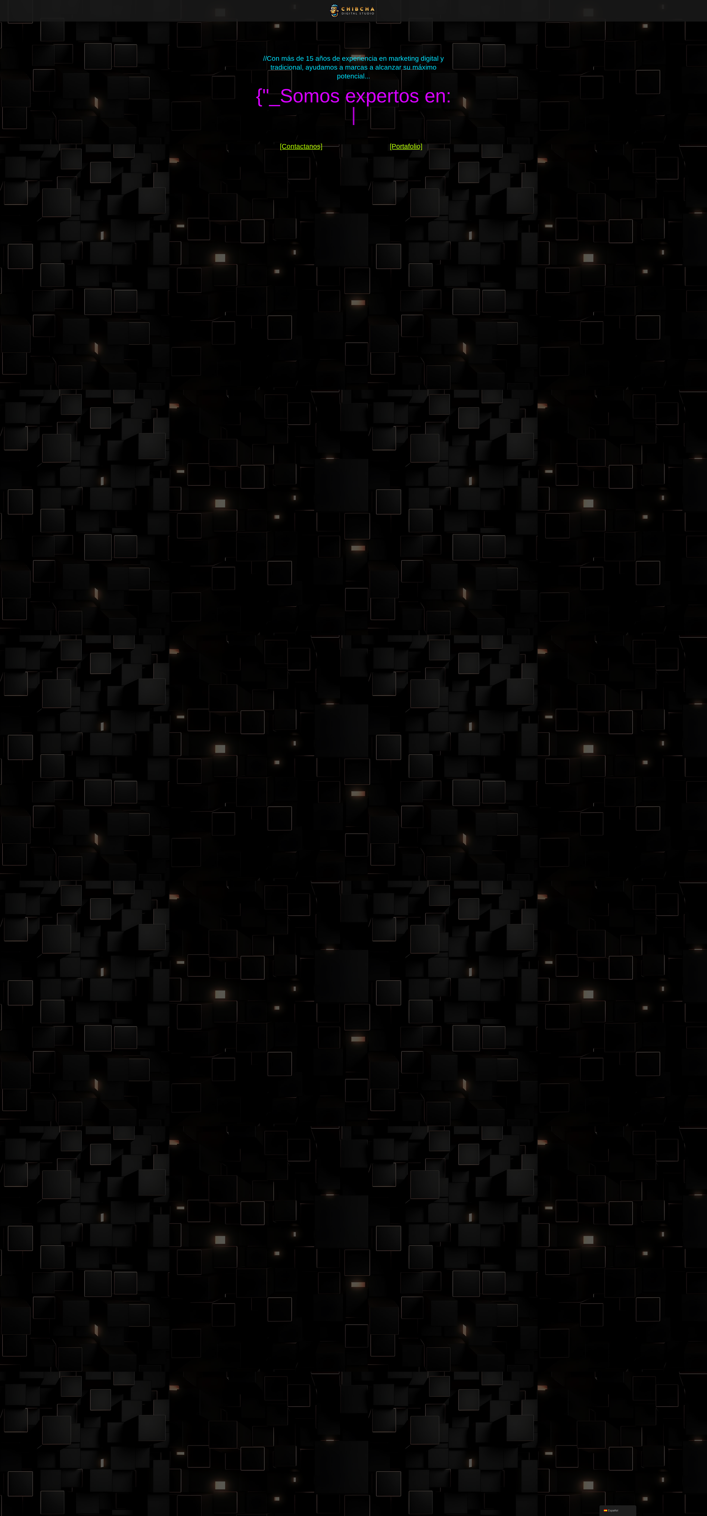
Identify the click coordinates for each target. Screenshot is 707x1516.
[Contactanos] (301, 146)
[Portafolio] (406, 146)
